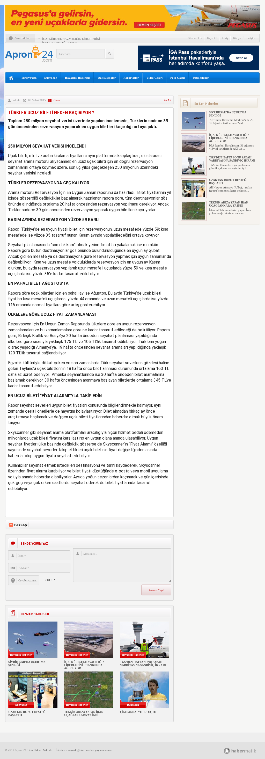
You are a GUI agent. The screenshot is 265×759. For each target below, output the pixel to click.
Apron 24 (20, 749)
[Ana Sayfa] (11, 78)
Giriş (225, 38)
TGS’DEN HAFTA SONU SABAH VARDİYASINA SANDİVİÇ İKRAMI (143, 663)
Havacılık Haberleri (77, 77)
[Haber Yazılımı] (245, 750)
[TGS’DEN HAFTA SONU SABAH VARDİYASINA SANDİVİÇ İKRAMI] (193, 173)
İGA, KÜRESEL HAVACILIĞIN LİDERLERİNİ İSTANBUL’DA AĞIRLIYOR (84, 665)
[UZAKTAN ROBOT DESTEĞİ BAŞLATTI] (193, 196)
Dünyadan (50, 77)
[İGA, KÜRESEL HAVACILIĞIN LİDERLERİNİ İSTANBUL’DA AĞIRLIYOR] (193, 151)
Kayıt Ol (212, 38)
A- (165, 100)
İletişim (250, 38)
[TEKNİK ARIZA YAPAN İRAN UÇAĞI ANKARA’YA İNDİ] (193, 218)
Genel (57, 100)
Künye (237, 38)
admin (16, 100)
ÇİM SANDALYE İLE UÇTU (138, 711)
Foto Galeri (177, 77)
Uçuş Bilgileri (201, 77)
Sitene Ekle (195, 38)
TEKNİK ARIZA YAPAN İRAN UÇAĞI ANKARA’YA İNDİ (83, 713)
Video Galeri (154, 77)
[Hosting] (227, 751)
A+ (169, 100)
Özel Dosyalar (107, 77)
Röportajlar (131, 77)
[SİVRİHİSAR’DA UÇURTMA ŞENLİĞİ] (193, 128)
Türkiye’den (28, 77)
